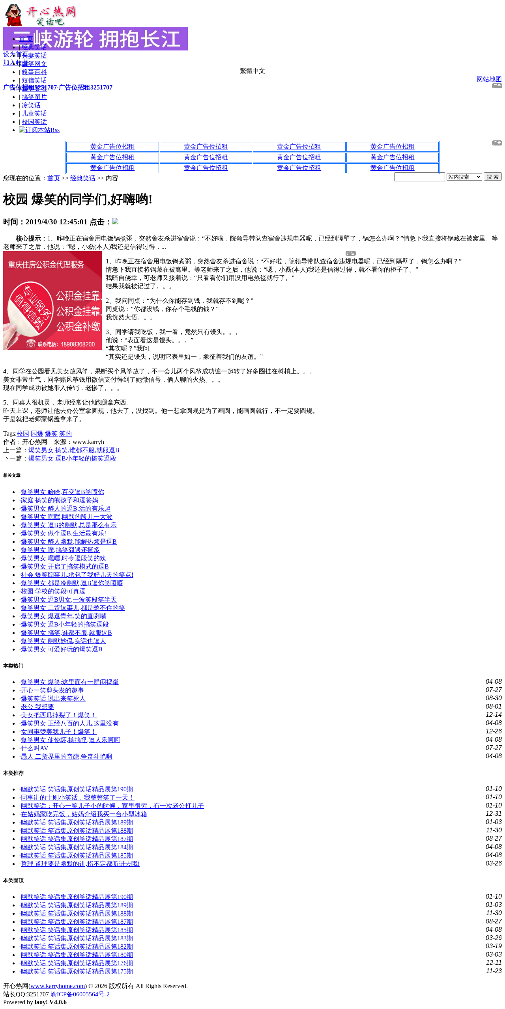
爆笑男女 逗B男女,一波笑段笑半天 (69, 599)
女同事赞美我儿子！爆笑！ (59, 731)
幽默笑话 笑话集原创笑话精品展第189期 (77, 822)
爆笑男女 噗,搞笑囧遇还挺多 (60, 549)
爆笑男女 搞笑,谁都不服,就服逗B (74, 450)
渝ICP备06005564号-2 (80, 994)
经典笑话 (34, 47)
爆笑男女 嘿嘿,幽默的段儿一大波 (66, 516)
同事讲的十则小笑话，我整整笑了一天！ (78, 797)
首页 (53, 178)
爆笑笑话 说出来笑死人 (53, 698)
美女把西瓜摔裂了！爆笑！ (59, 715)
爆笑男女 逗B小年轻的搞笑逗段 (72, 458)
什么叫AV (35, 748)
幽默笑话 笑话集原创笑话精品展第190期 (77, 789)
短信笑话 (34, 80)
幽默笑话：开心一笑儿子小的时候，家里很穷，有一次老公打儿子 (112, 805)
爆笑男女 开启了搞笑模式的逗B (65, 566)
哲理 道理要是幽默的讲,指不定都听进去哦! (80, 863)
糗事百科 (34, 72)
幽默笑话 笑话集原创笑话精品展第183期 (77, 938)
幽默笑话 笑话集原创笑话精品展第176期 (77, 963)
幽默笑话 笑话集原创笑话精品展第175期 (77, 971)
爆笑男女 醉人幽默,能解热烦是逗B (69, 541)
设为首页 (15, 54)
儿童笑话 (34, 113)
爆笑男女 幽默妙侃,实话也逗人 (63, 641)
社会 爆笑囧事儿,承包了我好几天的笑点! (77, 574)
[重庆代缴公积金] (52, 347)
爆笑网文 (34, 63)
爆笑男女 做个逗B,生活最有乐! (63, 533)
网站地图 (489, 79)
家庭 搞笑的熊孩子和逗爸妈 (59, 500)
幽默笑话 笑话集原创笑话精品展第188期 (77, 830)
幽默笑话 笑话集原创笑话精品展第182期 (77, 946)
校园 (23, 433)
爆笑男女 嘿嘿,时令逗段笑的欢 (63, 558)
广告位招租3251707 (30, 87)
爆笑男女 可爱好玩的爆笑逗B (62, 649)
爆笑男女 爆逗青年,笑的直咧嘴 (63, 616)
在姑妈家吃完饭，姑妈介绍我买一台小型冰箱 (84, 814)
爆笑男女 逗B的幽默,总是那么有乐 (69, 525)
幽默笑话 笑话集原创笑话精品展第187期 (77, 839)
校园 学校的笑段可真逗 (53, 591)
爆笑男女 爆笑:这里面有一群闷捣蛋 (70, 682)
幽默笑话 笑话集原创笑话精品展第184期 (77, 847)
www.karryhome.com (57, 986)
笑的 (65, 433)
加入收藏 (15, 62)
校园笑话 (34, 121)
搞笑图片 (34, 96)
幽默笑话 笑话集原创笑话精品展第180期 (77, 954)
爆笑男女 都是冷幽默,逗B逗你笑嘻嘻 (72, 583)
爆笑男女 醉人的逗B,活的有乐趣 (65, 508)
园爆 (37, 433)
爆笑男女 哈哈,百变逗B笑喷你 (62, 492)
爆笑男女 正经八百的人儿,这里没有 (70, 723)
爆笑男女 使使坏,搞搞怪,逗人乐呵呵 (70, 740)
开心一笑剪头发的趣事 (52, 690)
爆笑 (51, 433)
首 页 (26, 38)
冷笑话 (31, 105)
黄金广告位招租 (112, 146)
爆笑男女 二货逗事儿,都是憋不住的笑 (73, 607)
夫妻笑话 (34, 55)
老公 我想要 (37, 706)
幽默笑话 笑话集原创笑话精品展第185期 (77, 855)
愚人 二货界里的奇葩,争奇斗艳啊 (66, 756)
